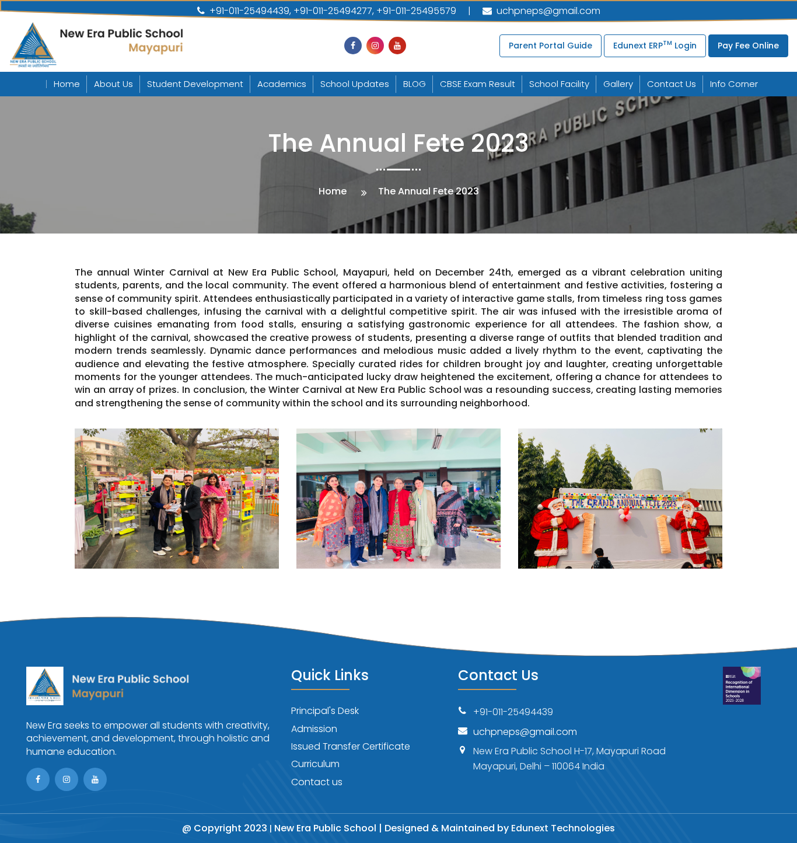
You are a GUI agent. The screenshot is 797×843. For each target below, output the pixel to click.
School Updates (354, 84)
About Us (113, 84)
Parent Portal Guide (550, 45)
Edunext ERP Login (655, 45)
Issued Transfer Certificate (350, 746)
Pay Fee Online (748, 45)
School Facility (559, 84)
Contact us (316, 782)
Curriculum (315, 764)
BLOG (414, 84)
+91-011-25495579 (416, 11)
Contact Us (671, 84)
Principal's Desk (325, 710)
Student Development (195, 84)
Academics (281, 84)
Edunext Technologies (563, 828)
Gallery (618, 84)
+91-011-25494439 (248, 11)
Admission (314, 729)
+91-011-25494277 (332, 11)
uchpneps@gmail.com (547, 11)
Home (67, 84)
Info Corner (734, 84)
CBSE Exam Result (477, 84)
